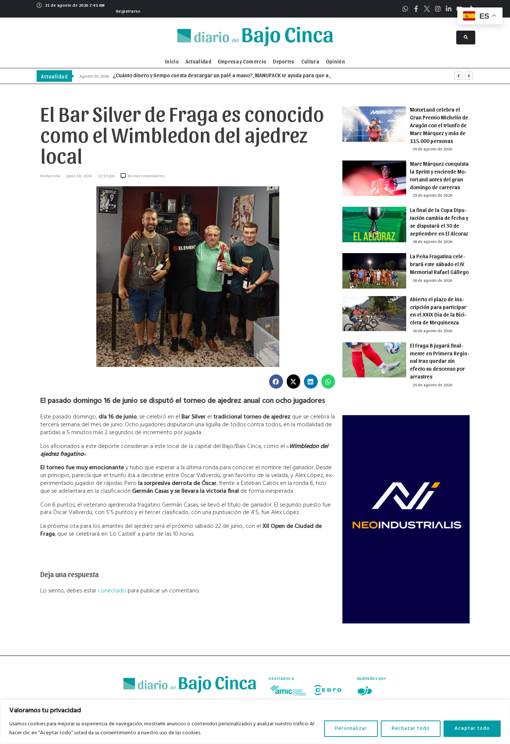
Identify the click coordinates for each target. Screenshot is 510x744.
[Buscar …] (465, 37)
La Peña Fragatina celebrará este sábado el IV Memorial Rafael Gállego (439, 264)
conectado (112, 591)
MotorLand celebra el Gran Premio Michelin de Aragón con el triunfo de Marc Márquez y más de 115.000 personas (439, 125)
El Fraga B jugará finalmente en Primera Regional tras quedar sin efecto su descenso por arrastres (439, 361)
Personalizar (351, 728)
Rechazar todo (411, 728)
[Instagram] (438, 9)
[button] (127, 10)
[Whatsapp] (405, 9)
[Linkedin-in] (448, 9)
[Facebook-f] (416, 9)
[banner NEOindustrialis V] (406, 622)
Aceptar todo (472, 728)
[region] (255, 722)
